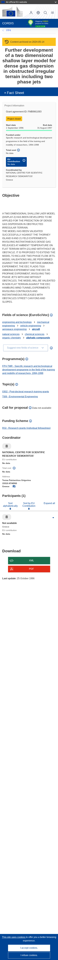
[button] (38, 12)
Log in (31, 12)
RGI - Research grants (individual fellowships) (26, 428)
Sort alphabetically (10, 504)
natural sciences (10, 334)
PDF (31, 569)
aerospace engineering (14, 329)
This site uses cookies (14, 937)
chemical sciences (34, 334)
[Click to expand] (53, 518)
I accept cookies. (29, 948)
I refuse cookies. (29, 955)
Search (45, 12)
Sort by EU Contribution (28, 504)
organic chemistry (11, 337)
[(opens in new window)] (12, 11)
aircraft (36, 329)
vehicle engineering (30, 325)
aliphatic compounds (38, 337)
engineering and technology (17, 322)
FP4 (8, 30)
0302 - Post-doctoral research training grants (25, 391)
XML (31, 560)
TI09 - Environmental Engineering (20, 396)
